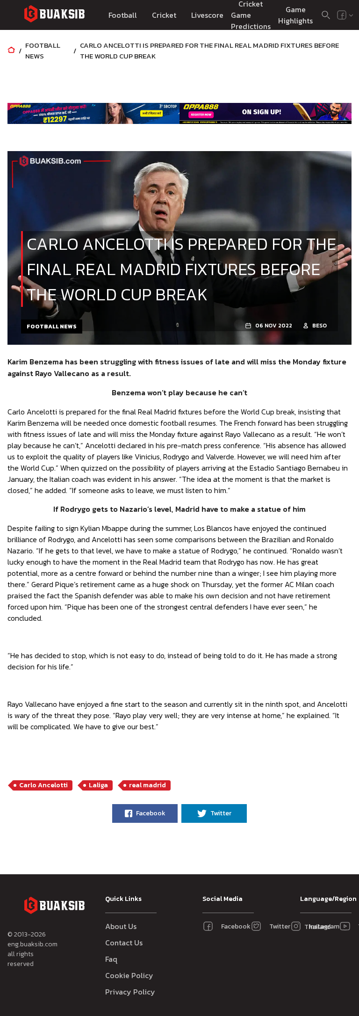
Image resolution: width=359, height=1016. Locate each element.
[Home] (11, 50)
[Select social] (345, 15)
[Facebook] (341, 15)
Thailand (314, 927)
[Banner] (93, 113)
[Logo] (54, 15)
